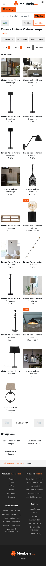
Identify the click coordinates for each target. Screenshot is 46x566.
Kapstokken (11, 493)
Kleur (18, 47)
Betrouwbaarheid (34, 523)
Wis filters (27, 23)
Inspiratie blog (34, 509)
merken (38, 474)
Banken (11, 479)
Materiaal (39, 47)
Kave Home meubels (34, 479)
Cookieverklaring (34, 533)
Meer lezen (5, 33)
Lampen (11, 497)
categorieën (16, 474)
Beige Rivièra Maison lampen (11, 442)
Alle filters (39, 23)
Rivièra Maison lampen (11, 452)
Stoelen (11, 482)
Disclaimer (34, 530)
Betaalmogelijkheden (11, 525)
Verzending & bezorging (11, 514)
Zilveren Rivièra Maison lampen (34, 442)
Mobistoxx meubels (34, 482)
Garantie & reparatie (11, 522)
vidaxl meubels (34, 486)
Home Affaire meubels (34, 490)
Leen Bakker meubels (34, 497)
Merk (6, 47)
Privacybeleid (34, 527)
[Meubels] (5, 23)
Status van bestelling (12, 518)
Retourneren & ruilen (11, 511)
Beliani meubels (34, 493)
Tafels (11, 486)
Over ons (34, 516)
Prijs (28, 47)
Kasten (11, 490)
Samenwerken (34, 520)
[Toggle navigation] (4, 4)
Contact (35, 512)
